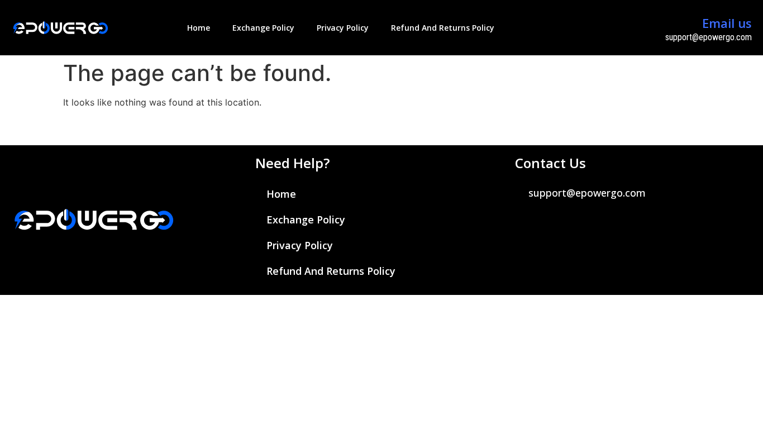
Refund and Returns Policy (442, 27)
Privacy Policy (343, 27)
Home (198, 27)
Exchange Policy (263, 27)
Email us (727, 23)
